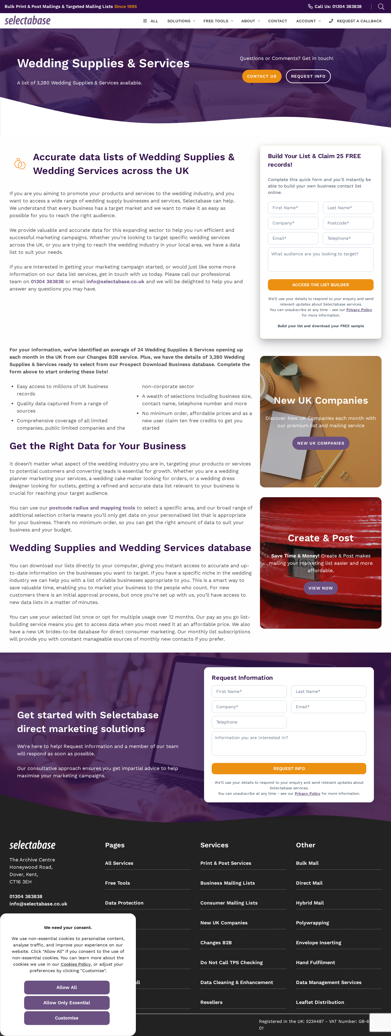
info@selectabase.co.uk (115, 281)
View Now (321, 588)
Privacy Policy (359, 310)
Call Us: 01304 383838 (337, 6)
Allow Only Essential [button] (66, 1002)
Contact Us (262, 76)
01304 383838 (47, 281)
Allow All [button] (67, 987)
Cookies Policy (76, 964)
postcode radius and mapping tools (92, 508)
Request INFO (308, 76)
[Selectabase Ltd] (36, 20)
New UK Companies (321, 443)
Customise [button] (67, 1018)
